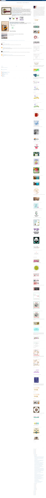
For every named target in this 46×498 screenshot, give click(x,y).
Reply (3, 45)
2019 (34, 491)
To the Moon (19, 40)
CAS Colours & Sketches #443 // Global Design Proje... (39, 457)
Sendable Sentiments (23, 2)
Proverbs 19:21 (9, 35)
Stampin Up (17, 40)
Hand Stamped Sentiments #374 (37, 467)
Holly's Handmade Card (5, 54)
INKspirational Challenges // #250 (16, 13)
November (35, 455)
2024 (34, 451)
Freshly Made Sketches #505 (36, 480)
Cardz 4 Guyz (3, 75)
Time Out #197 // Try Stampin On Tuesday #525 (38, 481)
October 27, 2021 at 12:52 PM (9, 54)
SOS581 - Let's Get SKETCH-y (4, 72)
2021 (34, 453)
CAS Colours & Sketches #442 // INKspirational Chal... (39, 462)
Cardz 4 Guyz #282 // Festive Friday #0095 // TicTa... (38, 466)
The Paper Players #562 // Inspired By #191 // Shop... (38, 470)
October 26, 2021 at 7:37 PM (6, 51)
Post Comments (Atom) (5, 67)
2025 (34, 450)
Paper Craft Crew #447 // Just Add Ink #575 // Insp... (38, 472)
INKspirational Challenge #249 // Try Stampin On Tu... (39, 477)
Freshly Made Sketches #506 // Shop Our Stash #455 (38, 475)
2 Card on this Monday (36, 479)
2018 (34, 492)
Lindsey (3, 51)
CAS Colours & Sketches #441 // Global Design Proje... (39, 468)
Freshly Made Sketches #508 (36, 461)
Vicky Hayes (4, 47)
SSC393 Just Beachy (3, 74)
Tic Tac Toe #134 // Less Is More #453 (37, 471)
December (35, 454)
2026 (34, 449)
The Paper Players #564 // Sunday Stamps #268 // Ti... (39, 458)
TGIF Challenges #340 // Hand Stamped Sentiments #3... (39, 456)
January (35, 489)
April (35, 487)
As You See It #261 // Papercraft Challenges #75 (38, 463)
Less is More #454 (36, 459)
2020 (34, 490)
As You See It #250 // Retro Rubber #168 (37, 476)
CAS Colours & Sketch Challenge (6, 40)
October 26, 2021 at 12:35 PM (7, 47)
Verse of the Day (23, 40)
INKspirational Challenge (13, 40)
